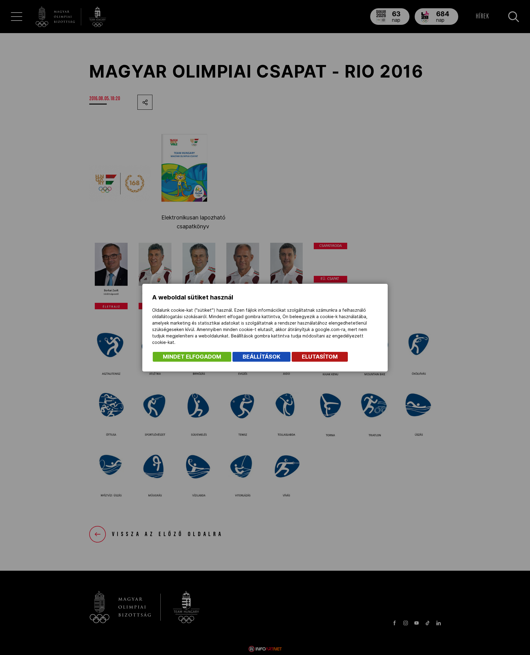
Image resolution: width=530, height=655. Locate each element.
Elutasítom (320, 356)
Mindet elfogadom (192, 356)
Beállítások (261, 356)
